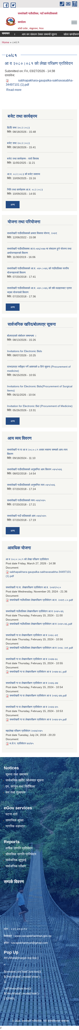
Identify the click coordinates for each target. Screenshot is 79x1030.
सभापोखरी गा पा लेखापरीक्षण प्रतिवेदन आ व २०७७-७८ (32, 659)
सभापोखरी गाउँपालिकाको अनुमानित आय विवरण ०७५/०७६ (34, 469)
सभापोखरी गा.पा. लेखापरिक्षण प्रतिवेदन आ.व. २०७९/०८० (33, 587)
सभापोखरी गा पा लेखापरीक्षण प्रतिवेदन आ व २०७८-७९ (32, 635)
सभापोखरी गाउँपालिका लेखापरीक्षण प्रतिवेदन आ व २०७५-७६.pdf (41, 623)
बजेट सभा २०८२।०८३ (18, 143)
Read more (13, 89)
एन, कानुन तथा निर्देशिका (20, 786)
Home (5, 42)
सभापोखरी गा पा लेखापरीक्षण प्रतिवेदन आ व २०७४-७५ (32, 706)
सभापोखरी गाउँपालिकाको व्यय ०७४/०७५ (26, 500)
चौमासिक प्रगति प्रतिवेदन (21, 854)
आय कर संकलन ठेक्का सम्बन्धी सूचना (33, 34)
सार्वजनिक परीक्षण (16, 866)
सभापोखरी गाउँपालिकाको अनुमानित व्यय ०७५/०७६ (31, 484)
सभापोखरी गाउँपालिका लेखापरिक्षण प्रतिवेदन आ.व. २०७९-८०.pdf (41, 599)
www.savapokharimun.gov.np (33, 935)
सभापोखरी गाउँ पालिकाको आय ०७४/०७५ (26, 515)
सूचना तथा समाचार (17, 774)
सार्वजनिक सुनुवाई (16, 860)
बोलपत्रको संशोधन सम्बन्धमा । (21, 335)
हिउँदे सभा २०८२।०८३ (18, 127)
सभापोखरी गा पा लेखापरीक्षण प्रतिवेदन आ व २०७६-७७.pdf (38, 695)
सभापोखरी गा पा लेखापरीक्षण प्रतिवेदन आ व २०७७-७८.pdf (38, 671)
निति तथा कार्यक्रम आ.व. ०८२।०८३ (25, 189)
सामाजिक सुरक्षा (15, 820)
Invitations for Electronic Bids (24, 351)
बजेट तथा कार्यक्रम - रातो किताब (23, 158)
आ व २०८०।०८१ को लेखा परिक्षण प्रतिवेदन (39, 63)
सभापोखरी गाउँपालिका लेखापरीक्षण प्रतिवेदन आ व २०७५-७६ (35, 611)
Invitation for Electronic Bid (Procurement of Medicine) (39, 406)
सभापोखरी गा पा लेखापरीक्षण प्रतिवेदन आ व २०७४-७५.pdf (38, 719)
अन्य (13, 204)
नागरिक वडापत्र (15, 826)
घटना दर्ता (11, 814)
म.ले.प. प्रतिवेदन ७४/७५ (22, 743)
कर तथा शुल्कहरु (16, 792)
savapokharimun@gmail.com (29, 942)
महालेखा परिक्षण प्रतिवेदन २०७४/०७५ (24, 730)
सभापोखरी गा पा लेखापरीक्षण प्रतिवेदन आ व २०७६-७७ (32, 682)
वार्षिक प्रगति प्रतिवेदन (19, 848)
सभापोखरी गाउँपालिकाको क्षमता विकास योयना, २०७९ (32, 233)
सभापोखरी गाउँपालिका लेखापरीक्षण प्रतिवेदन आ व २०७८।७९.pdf (41, 647)
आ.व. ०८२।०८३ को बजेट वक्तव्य (23, 174)
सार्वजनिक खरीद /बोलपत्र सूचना (25, 780)
